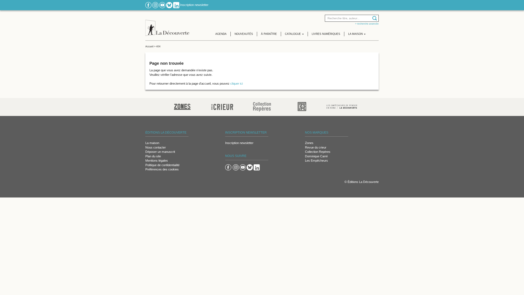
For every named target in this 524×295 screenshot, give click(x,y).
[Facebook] (148, 5)
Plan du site (153, 156)
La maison (152, 143)
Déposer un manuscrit (160, 151)
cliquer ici (236, 83)
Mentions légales (156, 160)
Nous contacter (155, 147)
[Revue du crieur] (222, 106)
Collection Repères (317, 151)
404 (158, 46)
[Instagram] (155, 5)
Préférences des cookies (162, 169)
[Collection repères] (262, 106)
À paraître (269, 33)
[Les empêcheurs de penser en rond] (341, 106)
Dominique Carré (316, 156)
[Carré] (302, 106)
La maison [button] (356, 33)
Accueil (149, 46)
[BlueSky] (169, 5)
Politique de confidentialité (162, 165)
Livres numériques (326, 33)
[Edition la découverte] (167, 24)
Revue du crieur (315, 147)
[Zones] (182, 106)
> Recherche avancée (367, 23)
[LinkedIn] (176, 5)
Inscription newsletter (194, 5)
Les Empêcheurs (316, 160)
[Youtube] (162, 5)
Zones (309, 143)
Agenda (221, 33)
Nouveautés (244, 33)
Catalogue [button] (293, 33)
